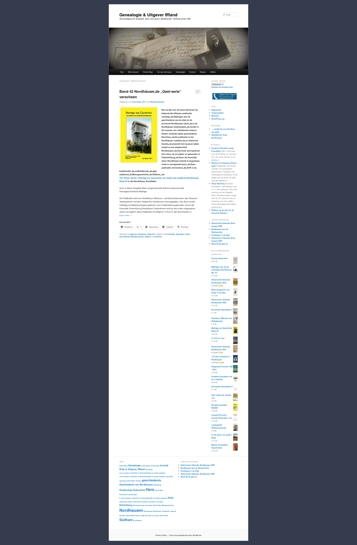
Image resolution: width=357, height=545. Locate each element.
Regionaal (142, 234)
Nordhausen (131, 510)
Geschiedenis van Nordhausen (136, 484)
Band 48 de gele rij (219, 243)
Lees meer (125, 215)
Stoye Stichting (218, 183)
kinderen (145, 502)
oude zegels (145, 466)
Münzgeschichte (137, 236)
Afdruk (213, 72)
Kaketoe (138, 515)
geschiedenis (151, 480)
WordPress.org (217, 118)
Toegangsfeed (217, 112)
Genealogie (134, 465)
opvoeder (169, 476)
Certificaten (137, 520)
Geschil (173, 511)
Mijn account (133, 72)
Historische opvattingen (128, 494)
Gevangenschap (139, 505)
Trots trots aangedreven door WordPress (185, 535)
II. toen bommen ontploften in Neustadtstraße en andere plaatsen (143, 498)
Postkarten (166, 511)
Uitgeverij (151, 234)
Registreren (216, 110)
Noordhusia (148, 511)
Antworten (157, 236)
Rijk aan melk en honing (150, 515)
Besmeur (215, 115)
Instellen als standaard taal (222, 87)
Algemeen (133, 234)
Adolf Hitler (123, 466)
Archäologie (170, 234)
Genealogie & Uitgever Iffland (148, 15)
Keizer (130, 502)
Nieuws (203, 72)
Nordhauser (157, 511)
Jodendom (123, 502)
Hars (150, 489)
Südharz (148, 236)
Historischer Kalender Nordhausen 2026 (198, 465)
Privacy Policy (161, 535)
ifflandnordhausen (157, 102)
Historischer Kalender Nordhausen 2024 (198, 473)
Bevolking (149, 469)
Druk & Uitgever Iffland (132, 469)
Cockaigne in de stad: (220, 235)
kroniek (164, 465)
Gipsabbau (180, 234)
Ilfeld (170, 497)
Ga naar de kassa (164, 72)
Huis (122, 72)
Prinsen (138, 481)
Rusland (122, 515)
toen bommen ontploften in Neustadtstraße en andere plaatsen (142, 473)
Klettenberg (125, 505)
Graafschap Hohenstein (132, 490)
